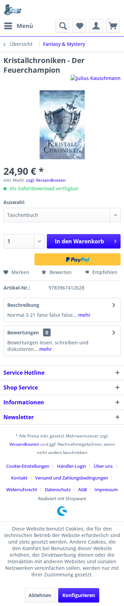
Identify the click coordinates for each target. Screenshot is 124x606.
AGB (82, 489)
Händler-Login (71, 466)
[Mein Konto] (96, 26)
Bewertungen (23, 332)
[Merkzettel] (79, 26)
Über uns (103, 466)
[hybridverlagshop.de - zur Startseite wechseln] (12, 9)
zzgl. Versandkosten (46, 180)
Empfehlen (104, 272)
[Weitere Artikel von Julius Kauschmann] (96, 81)
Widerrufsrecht (21, 489)
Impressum (106, 489)
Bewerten (60, 272)
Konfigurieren (78, 595)
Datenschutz (58, 489)
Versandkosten (24, 444)
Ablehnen (40, 595)
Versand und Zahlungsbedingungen (71, 478)
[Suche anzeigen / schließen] (62, 26)
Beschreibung (23, 305)
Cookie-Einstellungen (27, 466)
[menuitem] (18, 26)
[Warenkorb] (113, 26)
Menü (25, 26)
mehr (84, 315)
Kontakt (19, 478)
